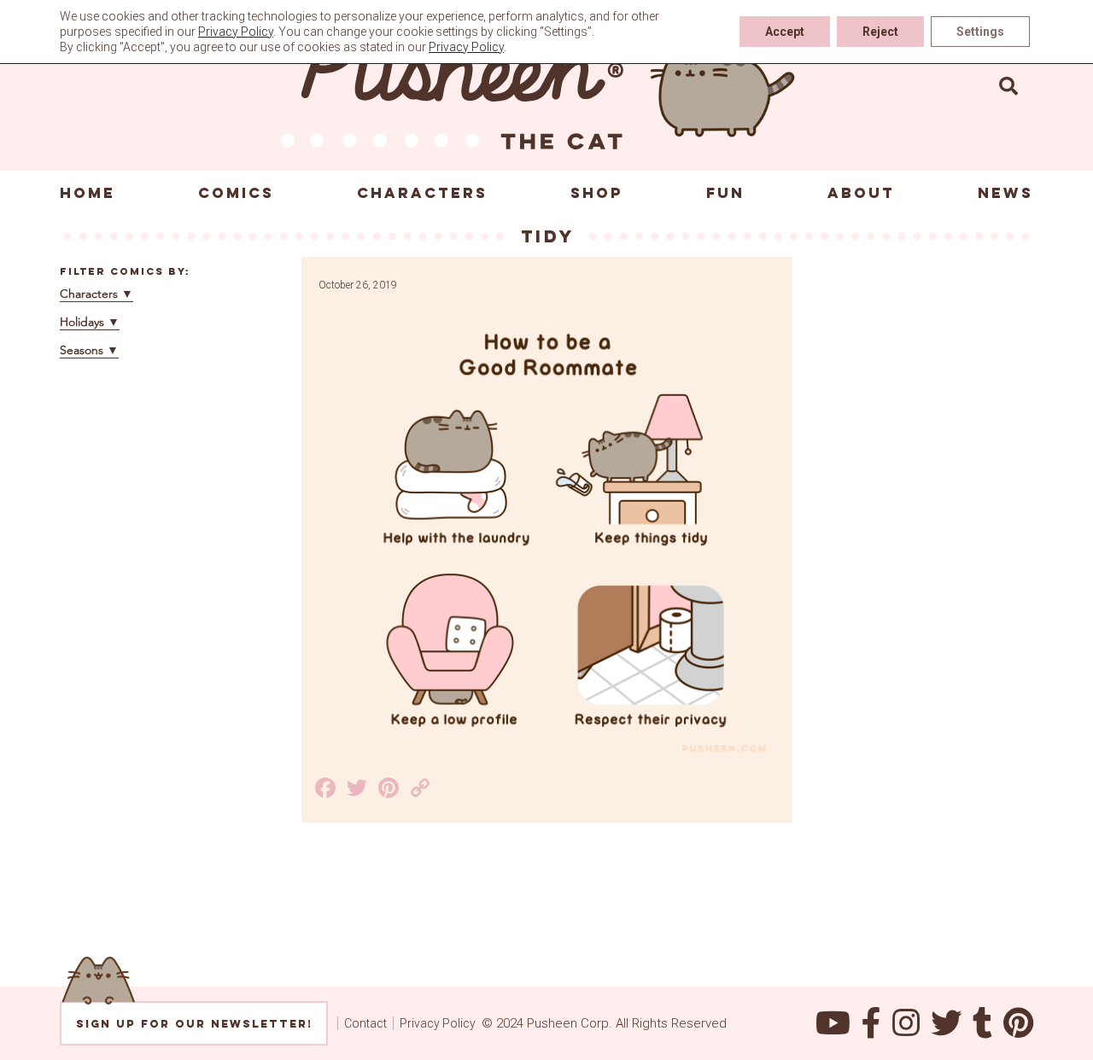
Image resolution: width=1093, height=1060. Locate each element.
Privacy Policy (438, 1023)
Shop (596, 192)
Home (87, 192)
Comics (236, 192)
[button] (1008, 85)
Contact (365, 1023)
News (1005, 192)
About (861, 192)
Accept (784, 31)
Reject (880, 31)
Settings (980, 31)
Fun (725, 192)
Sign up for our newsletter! (194, 1023)
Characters (422, 192)
